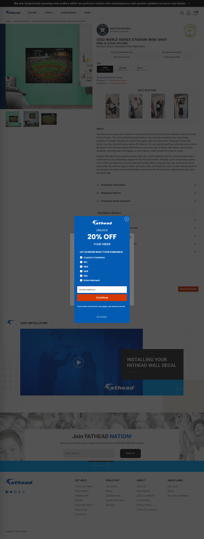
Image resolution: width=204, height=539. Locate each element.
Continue (102, 297)
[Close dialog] (127, 219)
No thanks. (102, 316)
